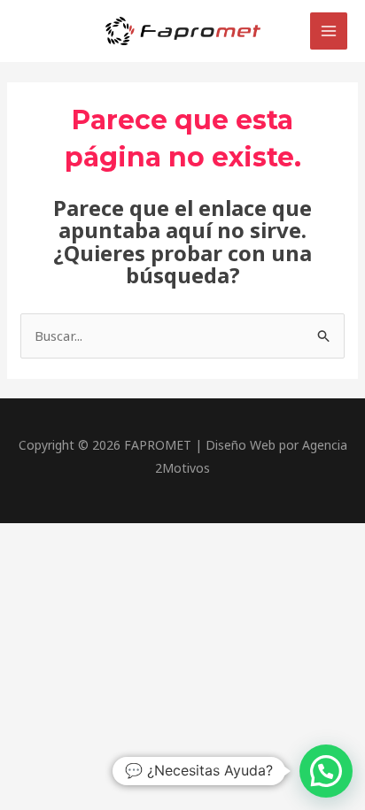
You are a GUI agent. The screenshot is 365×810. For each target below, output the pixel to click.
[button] (326, 771)
